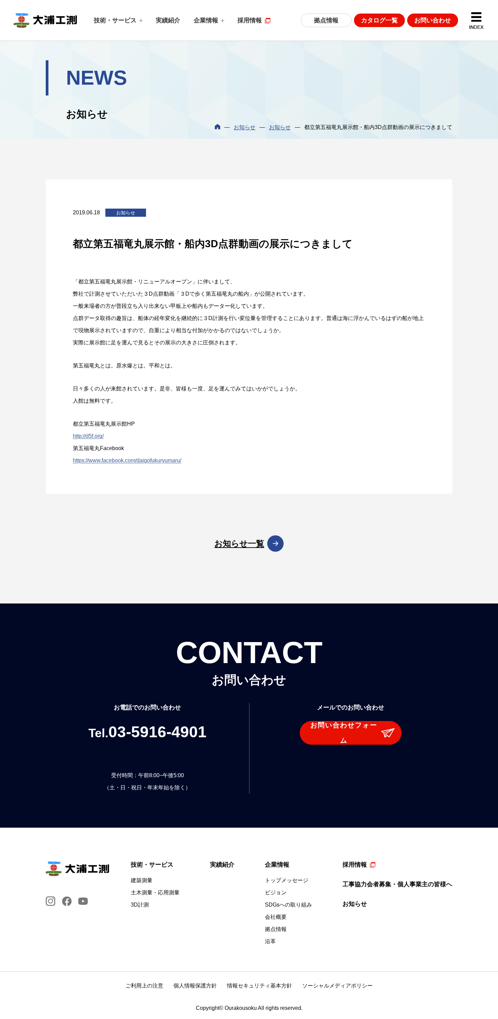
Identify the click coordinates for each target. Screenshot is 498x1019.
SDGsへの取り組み (288, 905)
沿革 (270, 941)
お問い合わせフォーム (343, 732)
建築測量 (141, 880)
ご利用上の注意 (144, 986)
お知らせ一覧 (239, 543)
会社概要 (276, 917)
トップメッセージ (286, 880)
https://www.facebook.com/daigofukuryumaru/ (127, 460)
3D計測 (140, 905)
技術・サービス (115, 20)
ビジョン (276, 892)
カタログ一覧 (379, 20)
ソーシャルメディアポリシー (337, 986)
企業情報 (206, 20)
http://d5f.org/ (88, 436)
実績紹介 (168, 20)
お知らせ (244, 127)
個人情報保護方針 (195, 986)
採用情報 (249, 20)
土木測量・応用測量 (155, 892)
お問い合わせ (432, 20)
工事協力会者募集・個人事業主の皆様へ (397, 884)
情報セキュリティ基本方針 (259, 986)
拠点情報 (326, 20)
